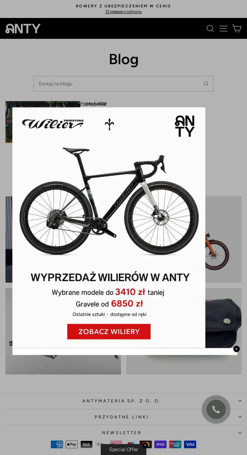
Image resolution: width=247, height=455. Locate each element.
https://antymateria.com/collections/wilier (59, 103)
